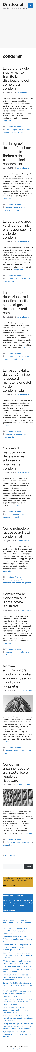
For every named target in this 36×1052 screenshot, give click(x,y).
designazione (24, 207)
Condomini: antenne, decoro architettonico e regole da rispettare (16, 772)
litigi (22, 750)
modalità (13, 359)
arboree (8, 514)
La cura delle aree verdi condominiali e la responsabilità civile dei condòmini (17, 229)
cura (28, 130)
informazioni (16, 583)
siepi (21, 132)
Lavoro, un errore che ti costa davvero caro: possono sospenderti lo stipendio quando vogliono (18, 977)
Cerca (28, 867)
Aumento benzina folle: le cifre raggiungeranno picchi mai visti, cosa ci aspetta (18, 1034)
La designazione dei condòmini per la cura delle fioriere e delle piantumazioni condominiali (17, 154)
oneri (17, 517)
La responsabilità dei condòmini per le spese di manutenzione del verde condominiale (17, 380)
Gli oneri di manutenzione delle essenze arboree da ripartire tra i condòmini (14, 458)
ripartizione (22, 359)
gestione (6, 359)
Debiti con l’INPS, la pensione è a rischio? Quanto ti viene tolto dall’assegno (15, 931)
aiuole (7, 130)
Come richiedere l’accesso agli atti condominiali (16, 532)
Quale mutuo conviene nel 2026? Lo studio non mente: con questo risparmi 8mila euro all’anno (18, 969)
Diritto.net (13, 4)
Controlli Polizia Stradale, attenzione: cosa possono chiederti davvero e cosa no (18, 985)
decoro (5, 845)
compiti (14, 130)
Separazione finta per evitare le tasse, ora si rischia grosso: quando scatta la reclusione (17, 955)
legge (11, 845)
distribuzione (8, 132)
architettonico (18, 842)
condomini (22, 130)
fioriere (5, 210)
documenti (7, 583)
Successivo (12, 855)
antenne (8, 842)
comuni (17, 356)
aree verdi (9, 279)
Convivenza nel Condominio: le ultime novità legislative (15, 600)
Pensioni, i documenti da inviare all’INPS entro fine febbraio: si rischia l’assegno (17, 922)
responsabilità (8, 281)
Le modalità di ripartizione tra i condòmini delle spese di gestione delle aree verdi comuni (17, 303)
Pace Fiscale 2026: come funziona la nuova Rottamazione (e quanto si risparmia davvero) (17, 993)
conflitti (17, 750)
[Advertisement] (18, 30)
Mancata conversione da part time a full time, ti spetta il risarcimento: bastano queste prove (17, 947)
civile (16, 279)
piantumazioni (14, 210)
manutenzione (19, 434)
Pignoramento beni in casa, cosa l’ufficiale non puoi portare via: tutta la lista (17, 939)
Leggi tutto (7, 121)
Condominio (19, 652)
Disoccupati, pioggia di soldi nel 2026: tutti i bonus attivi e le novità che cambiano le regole (17, 1001)
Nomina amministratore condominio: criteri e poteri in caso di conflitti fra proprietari (17, 676)
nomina (28, 750)
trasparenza (27, 583)
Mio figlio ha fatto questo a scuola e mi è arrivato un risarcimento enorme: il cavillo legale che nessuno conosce (18, 1026)
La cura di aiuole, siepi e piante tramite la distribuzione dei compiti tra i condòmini (16, 78)
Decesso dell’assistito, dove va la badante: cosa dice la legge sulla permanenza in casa (15, 1009)
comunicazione (11, 580)
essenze (24, 514)
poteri (5, 753)
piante (16, 132)
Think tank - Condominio (14, 127)
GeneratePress (18, 1049)
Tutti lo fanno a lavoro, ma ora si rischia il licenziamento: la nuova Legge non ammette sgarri (18, 1018)
